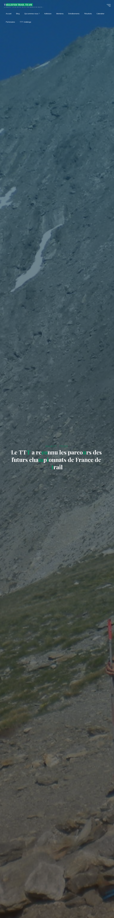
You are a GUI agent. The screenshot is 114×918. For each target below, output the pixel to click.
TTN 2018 (63, 446)
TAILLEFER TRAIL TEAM (18, 4)
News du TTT (51, 446)
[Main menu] (109, 5)
